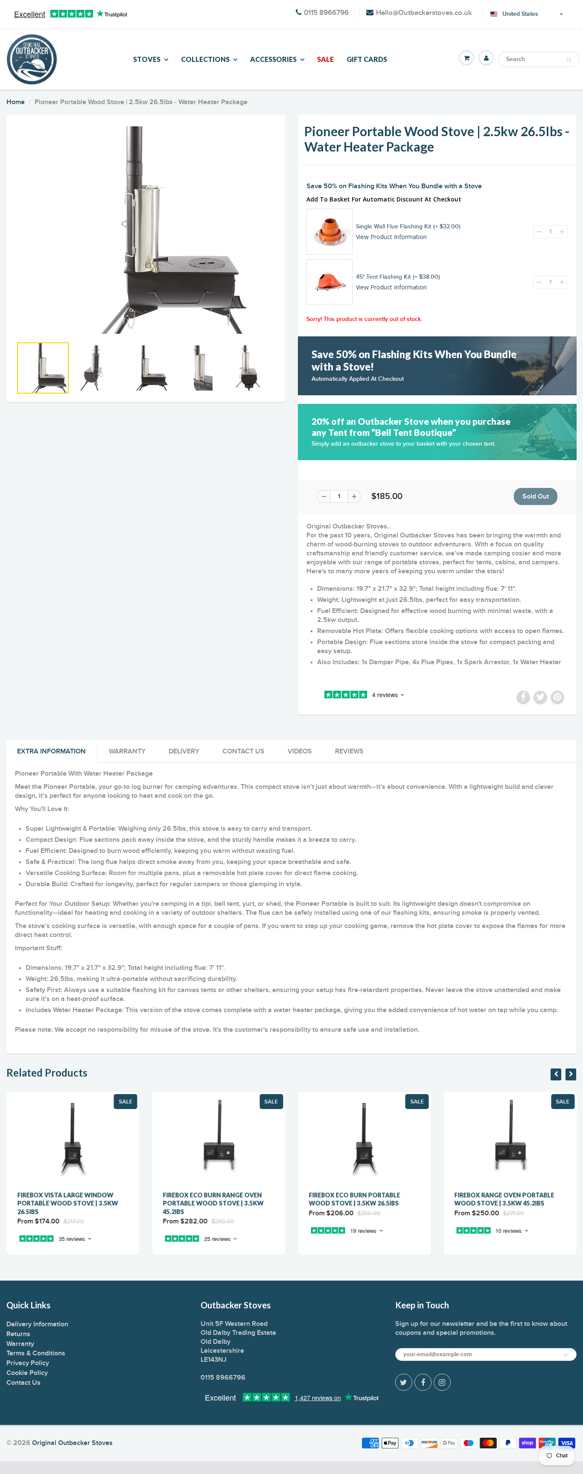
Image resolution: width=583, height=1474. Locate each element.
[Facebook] (422, 1382)
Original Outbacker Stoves (72, 1442)
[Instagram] (442, 1382)
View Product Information (391, 237)
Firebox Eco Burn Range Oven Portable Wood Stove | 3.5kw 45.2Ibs (213, 1203)
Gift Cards (367, 59)
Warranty (127, 751)
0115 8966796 (326, 13)
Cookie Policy (27, 1372)
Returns (18, 1334)
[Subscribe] (566, 1355)
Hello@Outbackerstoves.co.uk (424, 13)
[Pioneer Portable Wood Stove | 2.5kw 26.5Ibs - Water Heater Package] (145, 230)
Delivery (184, 751)
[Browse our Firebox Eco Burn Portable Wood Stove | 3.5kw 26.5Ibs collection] (364, 1235)
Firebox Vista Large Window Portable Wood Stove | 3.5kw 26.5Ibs (67, 1203)
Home (15, 102)
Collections (205, 59)
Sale (325, 59)
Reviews (349, 751)
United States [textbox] (520, 14)
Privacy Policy (27, 1363)
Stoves (146, 59)
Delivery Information (37, 1324)
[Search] (568, 60)
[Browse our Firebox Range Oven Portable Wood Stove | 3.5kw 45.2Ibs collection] (510, 1235)
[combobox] (521, 14)
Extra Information (51, 751)
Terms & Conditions (35, 1353)
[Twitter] (403, 1382)
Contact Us (243, 751)
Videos (300, 751)
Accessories (273, 59)
